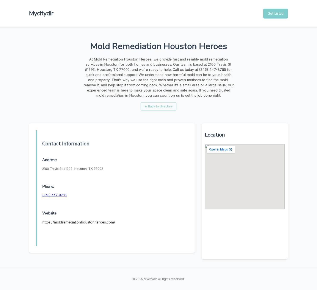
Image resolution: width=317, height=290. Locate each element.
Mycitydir (41, 13)
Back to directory (158, 106)
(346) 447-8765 (54, 195)
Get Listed (276, 13)
